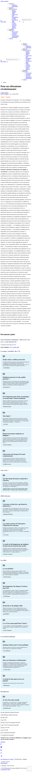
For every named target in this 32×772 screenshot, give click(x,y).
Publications (15, 37)
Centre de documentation (15, 35)
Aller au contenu (4, 1)
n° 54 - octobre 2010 (14, 347)
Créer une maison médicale (14, 26)
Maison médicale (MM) (14, 12)
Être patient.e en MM (15, 17)
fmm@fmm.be (4, 763)
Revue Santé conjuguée (15, 32)
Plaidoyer (11, 7)
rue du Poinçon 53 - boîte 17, (8, 759)
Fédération (14, 5)
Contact (11, 38)
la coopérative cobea (5, 769)
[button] (20, 41)
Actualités (11, 29)
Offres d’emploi (14, 23)
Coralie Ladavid (4, 92)
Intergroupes (15, 6)
